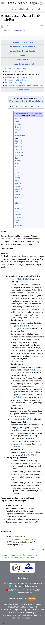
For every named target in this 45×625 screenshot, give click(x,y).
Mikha (17, 208)
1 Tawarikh (19, 152)
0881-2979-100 (13, 615)
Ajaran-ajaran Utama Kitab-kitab (13, 30)
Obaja (17, 203)
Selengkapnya (31, 586)
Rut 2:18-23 (15, 361)
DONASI (32, 599)
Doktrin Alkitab (22, 60)
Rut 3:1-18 (22, 372)
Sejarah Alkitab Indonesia (23, 3)
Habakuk (18, 214)
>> (6, 38)
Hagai (17, 220)
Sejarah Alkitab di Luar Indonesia (22, 51)
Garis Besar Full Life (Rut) (16, 77)
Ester (17, 163)
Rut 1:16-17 (29, 326)
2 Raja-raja (18, 149)
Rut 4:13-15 (29, 455)
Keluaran (18, 121)
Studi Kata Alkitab (22, 90)
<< (3, 38)
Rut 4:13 (30, 436)
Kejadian (18, 118)
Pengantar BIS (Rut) (13, 82)
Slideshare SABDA (24, 592)
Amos (17, 200)
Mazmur (18, 169)
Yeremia (18, 183)
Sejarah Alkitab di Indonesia (22, 42)
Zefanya (18, 217)
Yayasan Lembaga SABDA (31, 583)
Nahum (18, 211)
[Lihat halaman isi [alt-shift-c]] (2, 25)
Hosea (17, 195)
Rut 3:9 (15, 397)
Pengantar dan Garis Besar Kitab (22, 64)
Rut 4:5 (13, 430)
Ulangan (18, 130)
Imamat (18, 124)
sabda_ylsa (11, 583)
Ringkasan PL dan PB (14, 71)
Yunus (17, 206)
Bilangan (18, 127)
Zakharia (18, 223)
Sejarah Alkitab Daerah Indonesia (22, 47)
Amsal (17, 172)
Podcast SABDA (33, 590)
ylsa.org (20, 618)
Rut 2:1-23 (22, 328)
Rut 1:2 (37, 290)
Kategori (4, 555)
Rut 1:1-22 (22, 279)
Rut (32, 558)
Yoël (16, 197)
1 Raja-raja (18, 147)
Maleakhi (18, 225)
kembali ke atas (37, 549)
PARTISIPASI (21, 599)
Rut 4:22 (17, 446)
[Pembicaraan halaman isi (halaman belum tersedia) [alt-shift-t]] (7, 25)
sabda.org (29, 618)
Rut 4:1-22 (22, 419)
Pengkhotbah (20, 175)
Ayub (17, 166)
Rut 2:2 (35, 370)
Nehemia (18, 161)
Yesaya (17, 180)
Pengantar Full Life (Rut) (15, 80)
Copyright (8, 604)
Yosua (17, 132)
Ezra (16, 158)
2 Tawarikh (19, 155)
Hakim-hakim (20, 135)
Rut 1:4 (13, 298)
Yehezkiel (18, 189)
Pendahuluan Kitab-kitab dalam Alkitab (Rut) (24, 85)
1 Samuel (18, 141)
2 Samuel (18, 144)
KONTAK (12, 599)
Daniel (17, 192)
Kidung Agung (20, 178)
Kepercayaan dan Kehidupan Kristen (26, 101)
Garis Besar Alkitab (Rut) (15, 69)
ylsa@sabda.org (34, 615)
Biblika (22, 55)
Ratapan (18, 186)
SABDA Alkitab (14, 590)
